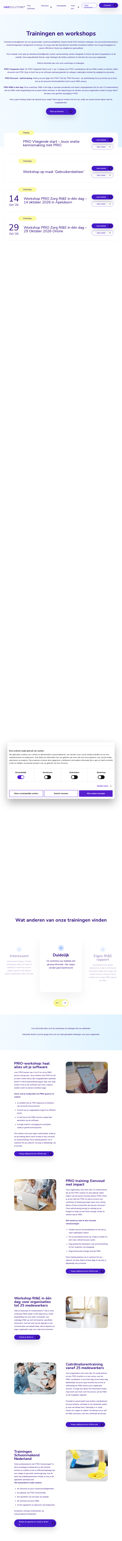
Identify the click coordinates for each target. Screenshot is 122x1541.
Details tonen (102, 786)
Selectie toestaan (61, 793)
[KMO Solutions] (14, 7)
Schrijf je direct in (26, 1337)
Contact (107, 5)
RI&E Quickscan (88, 6)
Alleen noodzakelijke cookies (26, 793)
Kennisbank (61, 5)
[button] (57, 1003)
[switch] (47, 777)
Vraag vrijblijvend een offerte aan (32, 1153)
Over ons (73, 7)
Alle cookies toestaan (96, 793)
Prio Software (31, 7)
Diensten (45, 5)
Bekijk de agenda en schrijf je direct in (33, 1523)
